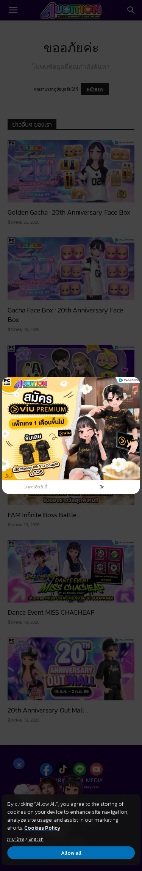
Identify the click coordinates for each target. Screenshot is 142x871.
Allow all (71, 853)
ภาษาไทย (15, 839)
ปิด (102, 487)
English (36, 839)
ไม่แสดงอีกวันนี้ (35, 487)
